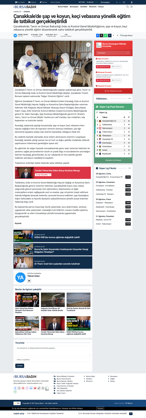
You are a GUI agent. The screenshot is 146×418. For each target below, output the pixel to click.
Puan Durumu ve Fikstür (65, 386)
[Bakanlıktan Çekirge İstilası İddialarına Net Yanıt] (27, 323)
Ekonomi (93, 7)
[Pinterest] (23, 388)
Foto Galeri (21, 2)
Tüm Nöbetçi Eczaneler (114, 91)
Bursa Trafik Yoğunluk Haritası (67, 383)
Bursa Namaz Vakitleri (65, 381)
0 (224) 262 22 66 (104, 80)
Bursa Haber (63, 7)
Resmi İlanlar (55, 2)
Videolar (33, 2)
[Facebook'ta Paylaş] (97, 35)
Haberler (17, 11)
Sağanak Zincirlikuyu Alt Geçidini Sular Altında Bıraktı (52, 309)
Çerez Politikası (89, 408)
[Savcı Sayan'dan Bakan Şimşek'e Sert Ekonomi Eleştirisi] (27, 299)
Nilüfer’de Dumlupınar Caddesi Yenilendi (47, 413)
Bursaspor (74, 7)
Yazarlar (44, 2)
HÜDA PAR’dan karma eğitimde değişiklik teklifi (76, 333)
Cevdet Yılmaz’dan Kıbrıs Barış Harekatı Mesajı (52, 333)
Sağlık (112, 379)
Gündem (83, 7)
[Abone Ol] (126, 35)
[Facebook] (15, 388)
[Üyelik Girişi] (131, 2)
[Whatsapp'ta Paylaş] (105, 35)
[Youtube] (35, 388)
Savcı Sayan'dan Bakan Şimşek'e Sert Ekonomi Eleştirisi (24, 310)
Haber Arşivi (61, 393)
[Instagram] (27, 388)
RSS (18, 403)
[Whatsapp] (15, 391)
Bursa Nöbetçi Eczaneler (65, 376)
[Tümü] (130, 99)
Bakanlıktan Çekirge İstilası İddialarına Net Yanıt (25, 333)
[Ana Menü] (132, 6)
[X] (19, 388)
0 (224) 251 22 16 (104, 66)
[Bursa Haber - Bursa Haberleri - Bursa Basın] (24, 7)
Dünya (101, 7)
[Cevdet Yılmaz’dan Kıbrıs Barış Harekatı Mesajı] (53, 323)
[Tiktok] (39, 388)
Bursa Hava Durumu (64, 379)
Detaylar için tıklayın (113, 160)
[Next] (47, 388)
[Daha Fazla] (109, 35)
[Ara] (128, 6)
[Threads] (43, 388)
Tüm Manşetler (62, 388)
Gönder (20, 366)
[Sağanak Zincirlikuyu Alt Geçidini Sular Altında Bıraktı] (53, 299)
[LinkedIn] (31, 388)
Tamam (100, 408)
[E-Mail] (29, 281)
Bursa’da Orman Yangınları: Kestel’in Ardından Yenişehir (105, 413)
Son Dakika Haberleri (64, 391)
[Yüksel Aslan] (20, 277)
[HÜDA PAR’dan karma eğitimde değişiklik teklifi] (78, 323)
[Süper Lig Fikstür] (130, 168)
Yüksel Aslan (33, 276)
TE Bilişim (129, 403)
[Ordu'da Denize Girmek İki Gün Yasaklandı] (78, 299)
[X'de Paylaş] (101, 35)
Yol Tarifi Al (117, 66)
